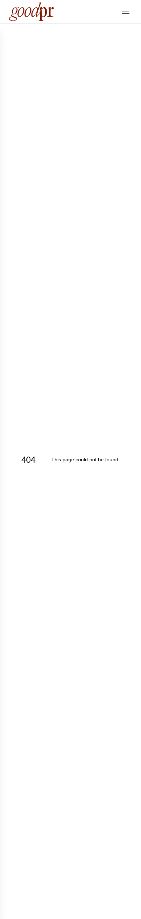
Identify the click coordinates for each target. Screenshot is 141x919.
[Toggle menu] (125, 12)
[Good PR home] (31, 11)
